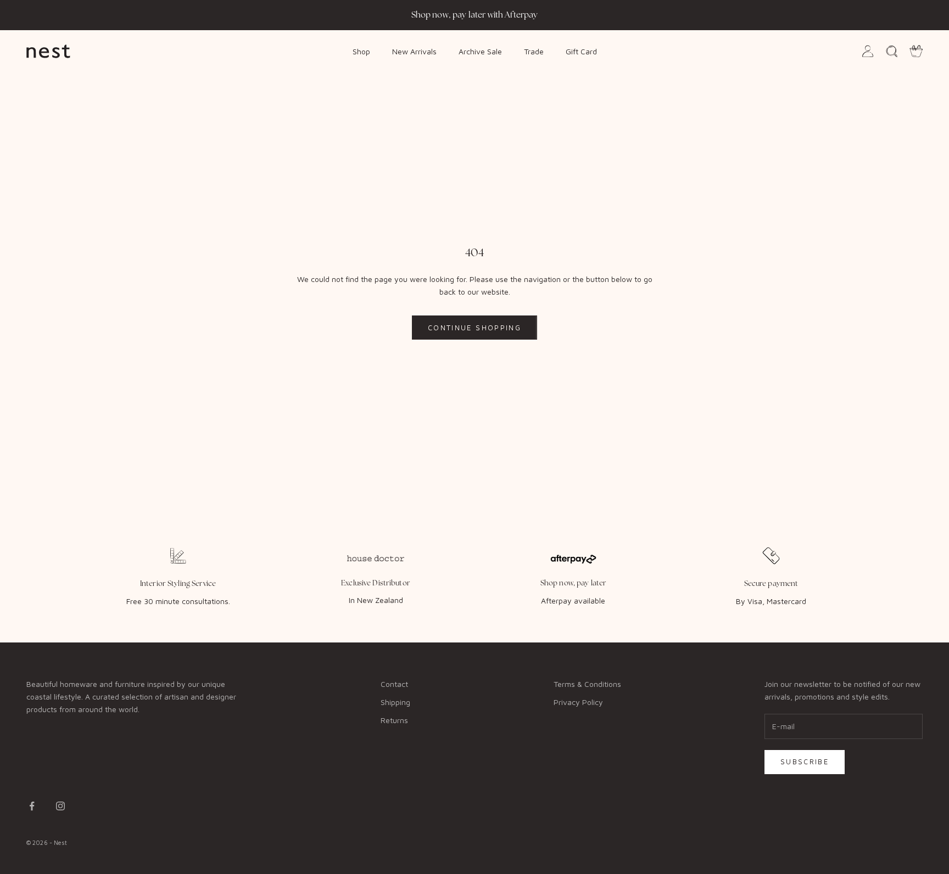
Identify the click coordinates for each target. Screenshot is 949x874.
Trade (534, 50)
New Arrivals (414, 50)
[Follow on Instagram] (60, 805)
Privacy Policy (578, 702)
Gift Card (581, 50)
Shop (361, 50)
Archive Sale (480, 50)
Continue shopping (474, 327)
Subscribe (804, 761)
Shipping (395, 702)
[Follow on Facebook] (31, 805)
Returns (394, 720)
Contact (394, 684)
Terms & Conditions (587, 684)
